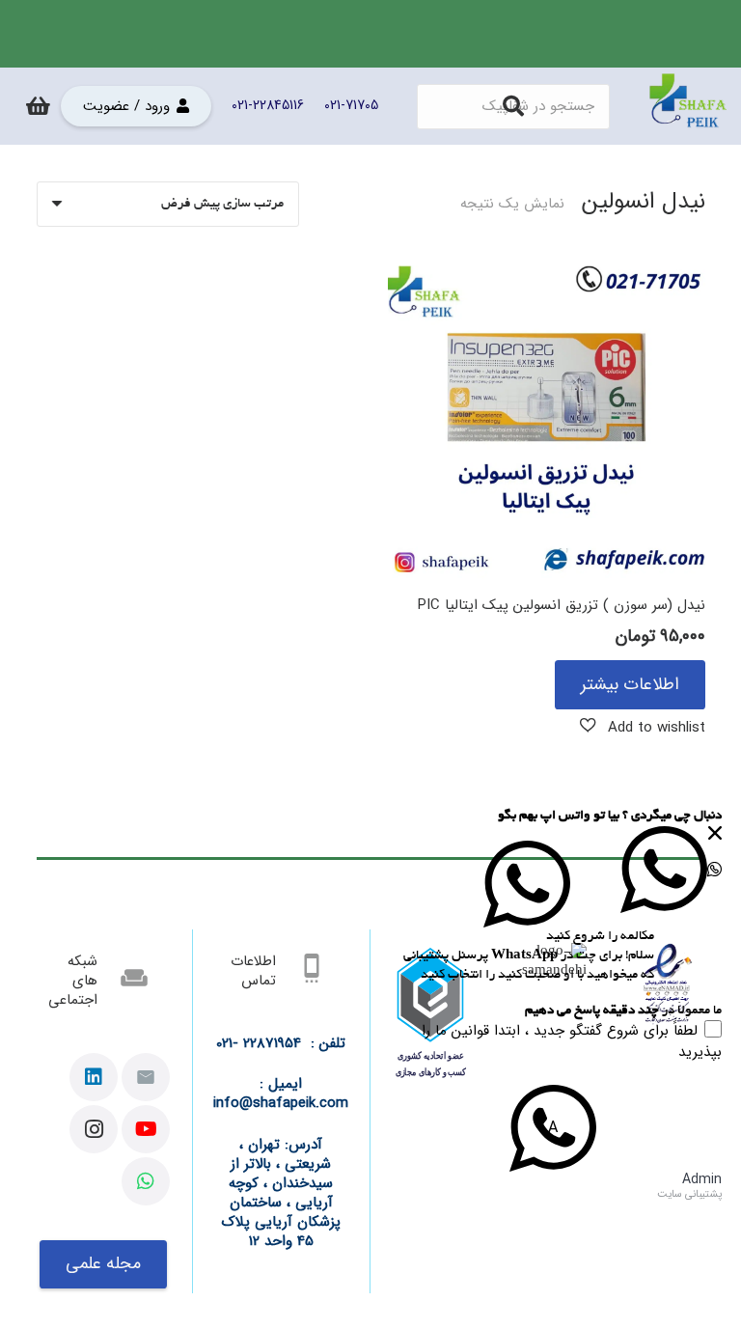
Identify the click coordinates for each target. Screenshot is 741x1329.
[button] (642, 726)
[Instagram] (93, 1129)
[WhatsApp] (146, 1181)
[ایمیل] (146, 1077)
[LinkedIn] (93, 1077)
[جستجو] (513, 106)
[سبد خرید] (37, 106)
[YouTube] (146, 1129)
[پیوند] (688, 106)
